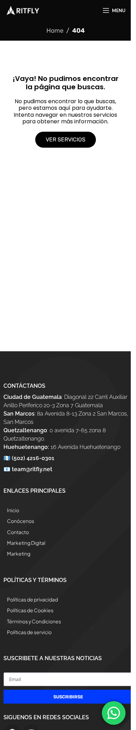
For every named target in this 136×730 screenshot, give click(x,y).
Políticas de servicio (29, 632)
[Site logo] (22, 10)
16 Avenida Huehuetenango (61, 447)
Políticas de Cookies (30, 610)
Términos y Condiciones (34, 621)
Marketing (18, 553)
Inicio (13, 510)
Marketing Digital (26, 543)
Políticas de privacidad (32, 599)
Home (54, 30)
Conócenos (20, 521)
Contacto (18, 532)
